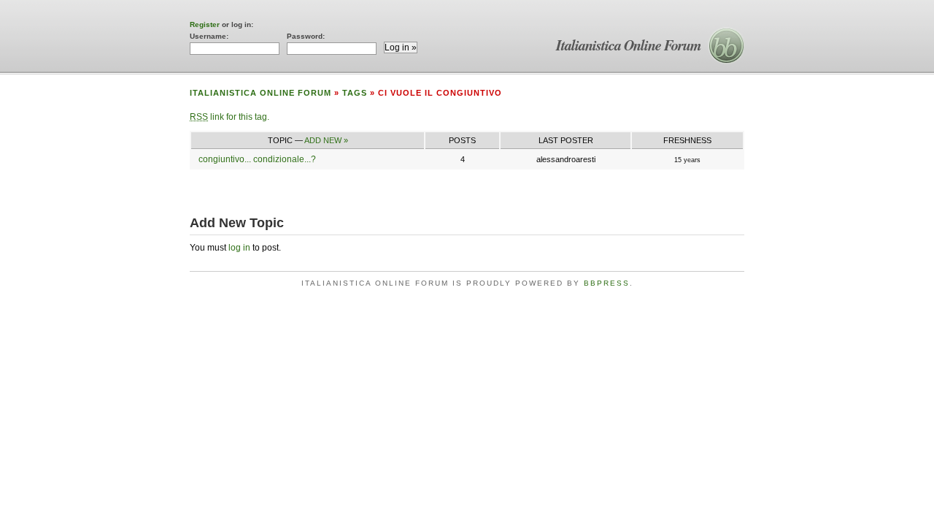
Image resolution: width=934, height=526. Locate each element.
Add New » (326, 140)
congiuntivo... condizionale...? (257, 159)
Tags (354, 92)
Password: (306, 36)
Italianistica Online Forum (628, 44)
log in (239, 248)
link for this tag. (229, 117)
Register (205, 24)
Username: (209, 36)
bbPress (607, 283)
